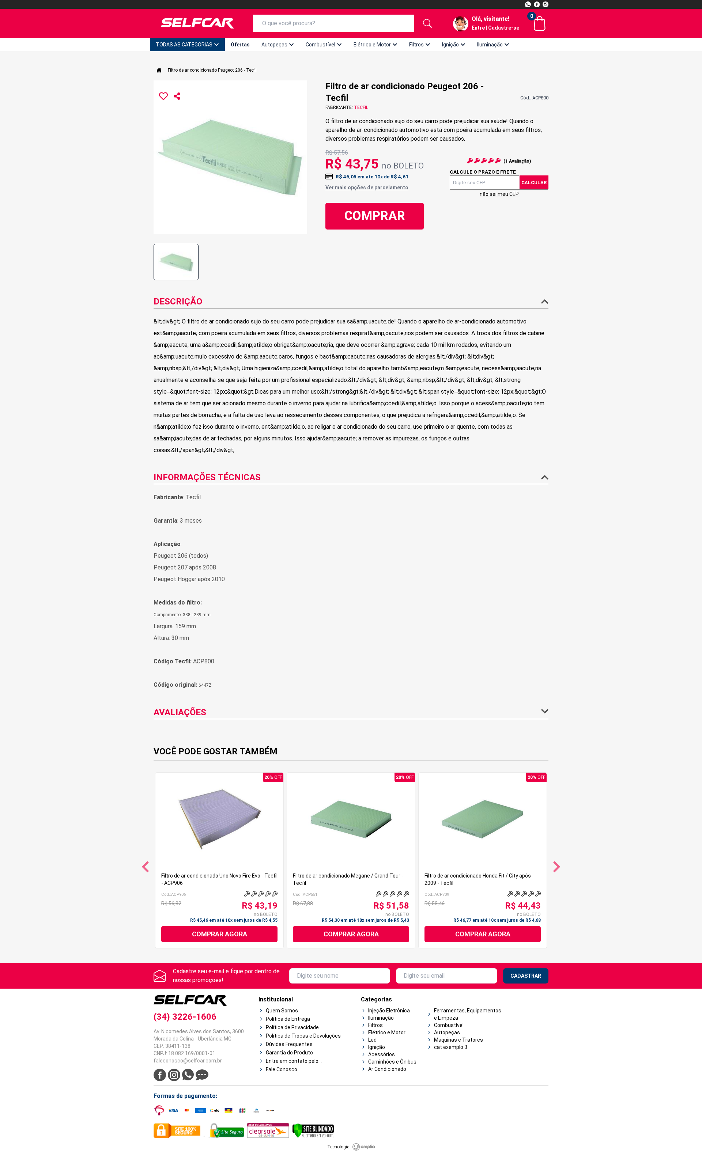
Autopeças (274, 45)
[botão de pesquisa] (427, 23)
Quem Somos (282, 1010)
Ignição (450, 45)
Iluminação (490, 45)
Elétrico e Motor (372, 45)
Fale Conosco (281, 1069)
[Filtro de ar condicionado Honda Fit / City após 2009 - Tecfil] (483, 819)
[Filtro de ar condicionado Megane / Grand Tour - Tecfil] (351, 819)
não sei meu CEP (499, 194)
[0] (540, 23)
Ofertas (240, 45)
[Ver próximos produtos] (556, 866)
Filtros (416, 45)
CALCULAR (534, 182)
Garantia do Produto (289, 1053)
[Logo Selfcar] (197, 23)
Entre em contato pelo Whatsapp (292, 1061)
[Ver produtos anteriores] (145, 866)
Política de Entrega (288, 1019)
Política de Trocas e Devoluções (303, 1036)
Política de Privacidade (292, 1027)
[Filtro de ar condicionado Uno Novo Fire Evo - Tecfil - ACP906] (219, 819)
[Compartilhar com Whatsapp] (177, 96)
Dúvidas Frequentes (289, 1044)
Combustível (320, 45)
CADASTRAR (525, 976)
